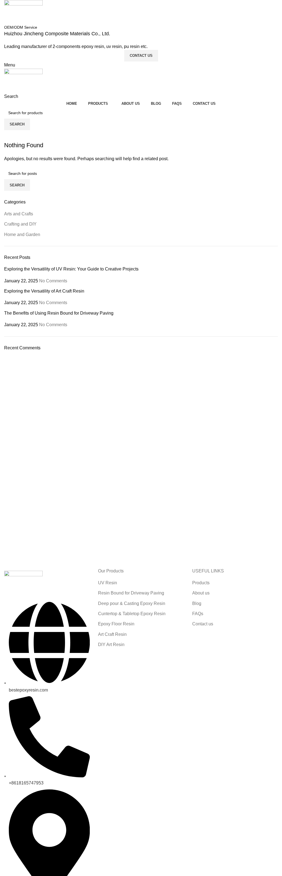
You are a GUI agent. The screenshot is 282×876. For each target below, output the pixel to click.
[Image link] (23, 582)
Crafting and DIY (20, 224)
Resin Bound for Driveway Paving (131, 593)
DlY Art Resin (111, 644)
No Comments (53, 280)
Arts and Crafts (18, 213)
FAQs (197, 613)
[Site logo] (23, 11)
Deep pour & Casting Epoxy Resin (131, 603)
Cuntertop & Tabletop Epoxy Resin (132, 613)
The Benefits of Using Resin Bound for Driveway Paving (58, 313)
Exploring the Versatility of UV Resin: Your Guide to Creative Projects (71, 269)
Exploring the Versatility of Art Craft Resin (44, 291)
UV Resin (107, 582)
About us (201, 593)
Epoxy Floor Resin (116, 623)
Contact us (202, 623)
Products (201, 582)
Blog (196, 603)
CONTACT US (141, 55)
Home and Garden (22, 234)
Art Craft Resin (112, 634)
